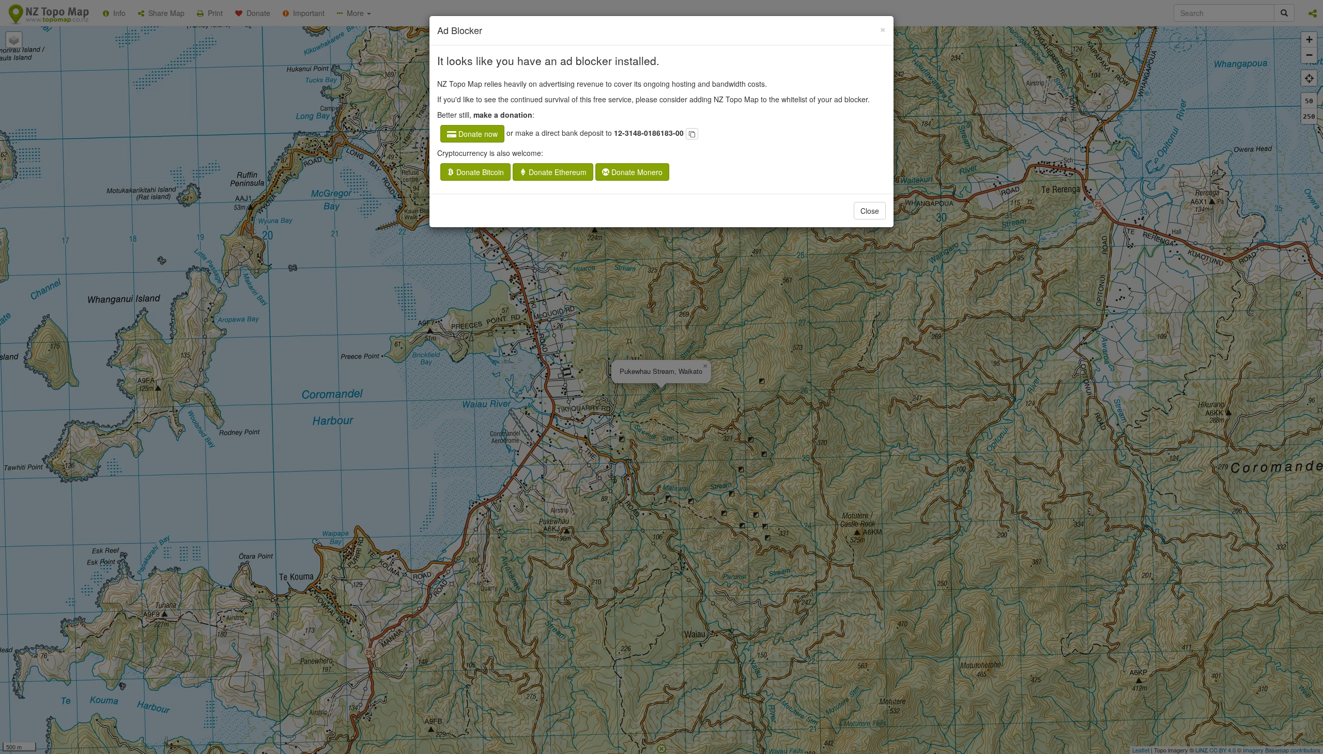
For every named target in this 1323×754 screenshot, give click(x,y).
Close (869, 211)
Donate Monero (636, 172)
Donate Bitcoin (479, 172)
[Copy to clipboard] (692, 133)
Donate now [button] (477, 134)
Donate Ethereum (557, 172)
